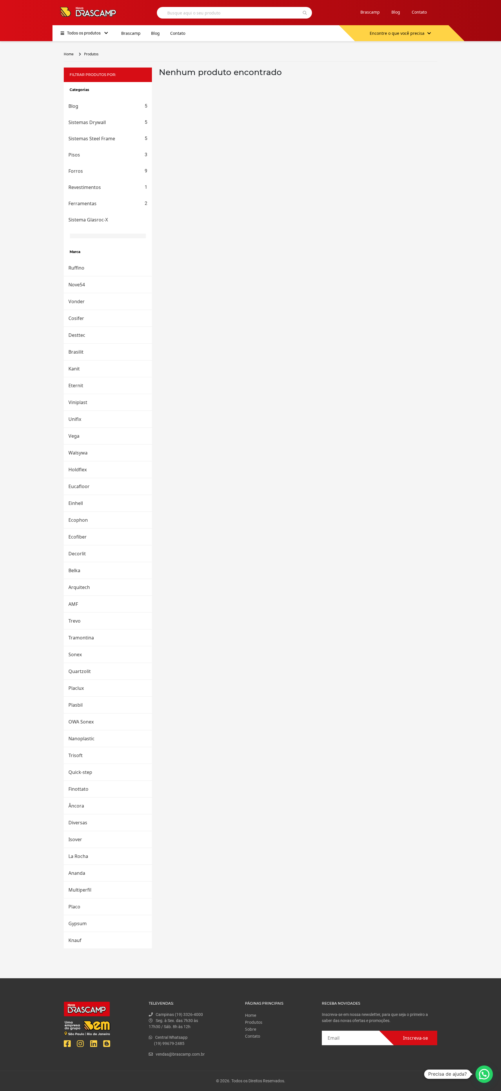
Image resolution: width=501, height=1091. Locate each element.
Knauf (74, 940)
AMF (73, 604)
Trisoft (75, 755)
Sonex (75, 654)
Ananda (76, 873)
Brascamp (370, 12)
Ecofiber (77, 537)
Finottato (78, 789)
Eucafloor (79, 486)
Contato (419, 12)
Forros (107, 171)
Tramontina (81, 637)
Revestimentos (107, 187)
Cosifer (76, 318)
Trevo (74, 621)
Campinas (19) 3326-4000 (179, 1014)
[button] (484, 1074)
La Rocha (78, 856)
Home (69, 54)
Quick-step (80, 772)
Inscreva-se (415, 1038)
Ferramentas (107, 203)
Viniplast (77, 402)
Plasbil (75, 705)
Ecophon (78, 520)
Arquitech (79, 587)
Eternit (75, 385)
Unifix (74, 419)
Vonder (76, 301)
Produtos (91, 54)
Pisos (107, 155)
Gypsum (77, 923)
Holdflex (77, 469)
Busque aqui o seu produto (193, 13)
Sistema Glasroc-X (88, 220)
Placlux (76, 688)
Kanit (74, 369)
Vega (73, 436)
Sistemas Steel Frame (107, 138)
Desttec (76, 335)
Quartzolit (79, 671)
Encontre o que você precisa (397, 33)
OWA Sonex (81, 722)
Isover (75, 839)
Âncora (76, 806)
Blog (395, 12)
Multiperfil (79, 890)
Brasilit (76, 352)
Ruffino (76, 268)
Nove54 (76, 284)
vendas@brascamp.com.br (180, 1054)
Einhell (75, 503)
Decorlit (77, 553)
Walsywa (78, 453)
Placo (74, 906)
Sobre (250, 1029)
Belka (74, 570)
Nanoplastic (81, 738)
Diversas (77, 822)
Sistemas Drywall (107, 122)
